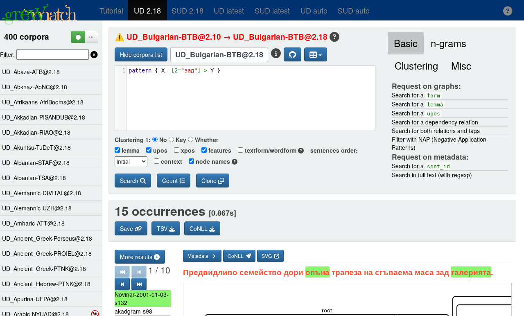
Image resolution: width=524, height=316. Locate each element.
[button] (508, 10)
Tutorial (111, 10)
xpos (187, 150)
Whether (205, 139)
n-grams (448, 43)
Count (170, 180)
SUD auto (354, 10)
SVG (268, 255)
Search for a (416, 95)
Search (130, 180)
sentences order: (331, 150)
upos (159, 150)
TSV (163, 228)
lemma (130, 150)
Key (180, 139)
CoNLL (199, 228)
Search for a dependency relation (435, 122)
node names (213, 161)
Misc (461, 65)
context (170, 161)
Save (127, 228)
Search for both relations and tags (436, 130)
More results (137, 257)
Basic (406, 43)
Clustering (416, 65)
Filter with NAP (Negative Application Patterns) (439, 143)
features (219, 150)
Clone (209, 180)
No (162, 139)
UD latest (229, 10)
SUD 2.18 (187, 10)
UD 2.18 (147, 10)
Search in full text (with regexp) (432, 175)
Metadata (199, 255)
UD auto (314, 10)
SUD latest (272, 10)
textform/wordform (270, 150)
